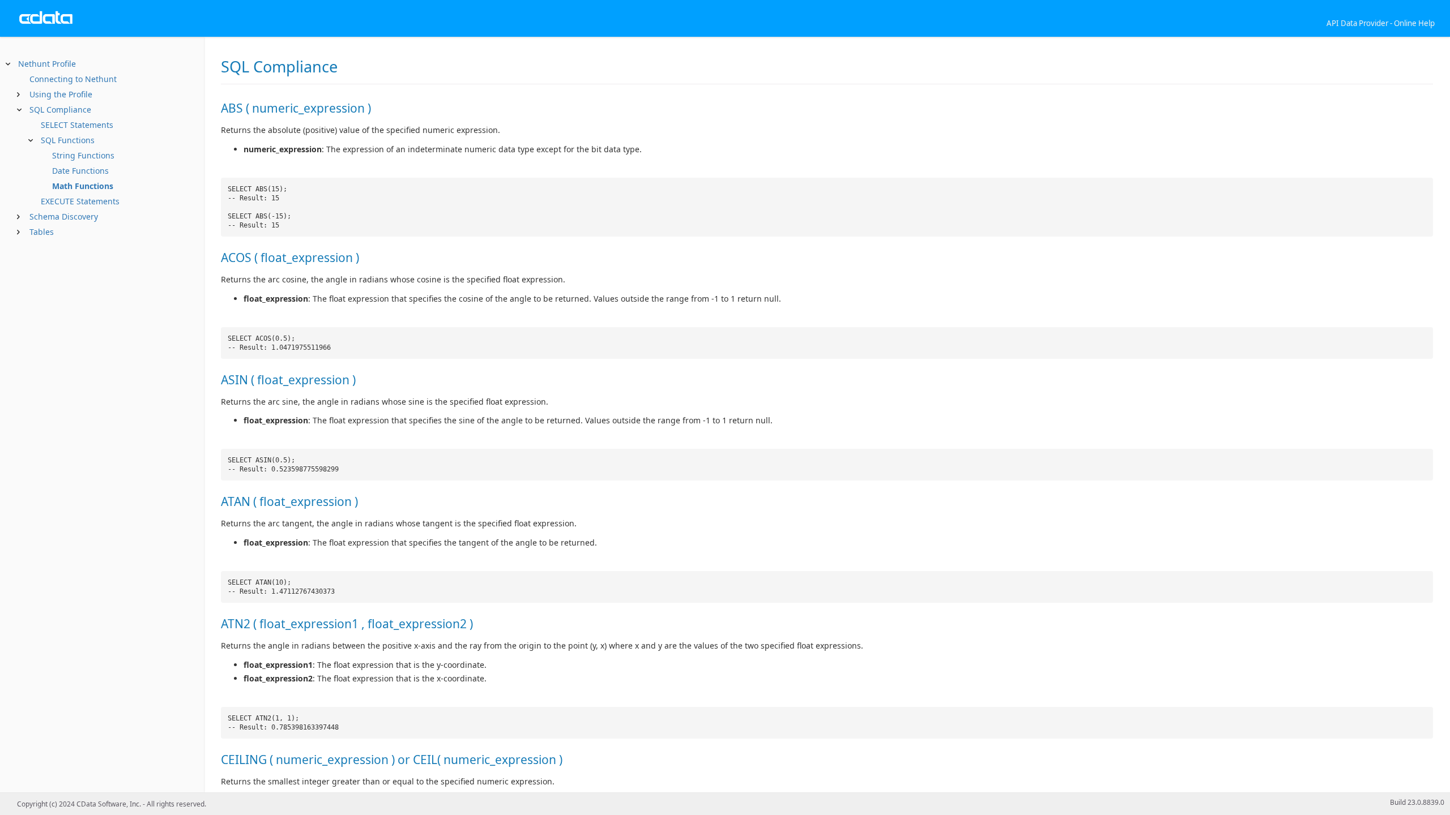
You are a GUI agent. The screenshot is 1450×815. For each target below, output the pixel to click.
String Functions (82, 155)
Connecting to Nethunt (73, 79)
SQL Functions (67, 140)
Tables (41, 231)
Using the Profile (60, 94)
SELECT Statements (76, 124)
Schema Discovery (63, 216)
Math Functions (81, 186)
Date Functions (79, 170)
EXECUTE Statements (79, 201)
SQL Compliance (60, 109)
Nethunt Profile (47, 63)
